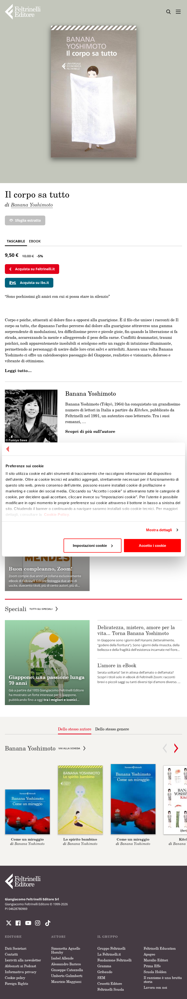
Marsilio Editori (156, 960)
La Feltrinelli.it (109, 954)
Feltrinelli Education (160, 948)
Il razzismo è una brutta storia (163, 979)
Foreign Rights (16, 983)
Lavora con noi (155, 987)
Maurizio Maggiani (66, 981)
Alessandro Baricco (66, 964)
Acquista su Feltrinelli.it (35, 269)
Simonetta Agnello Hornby (65, 950)
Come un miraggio (27, 839)
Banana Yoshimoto (32, 204)
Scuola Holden (155, 971)
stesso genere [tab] (112, 729)
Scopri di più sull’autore (90, 431)
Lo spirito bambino (80, 839)
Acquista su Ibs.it (34, 282)
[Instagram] (47, 923)
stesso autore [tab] (74, 729)
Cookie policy (15, 977)
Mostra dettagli (159, 530)
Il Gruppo (107, 936)
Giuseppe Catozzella (67, 969)
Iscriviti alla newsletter (23, 960)
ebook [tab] (35, 241)
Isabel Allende (62, 958)
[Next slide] (176, 748)
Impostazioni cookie (90, 545)
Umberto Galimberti (66, 975)
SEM (101, 977)
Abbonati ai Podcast (20, 965)
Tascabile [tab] (16, 241)
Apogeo (149, 954)
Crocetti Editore (109, 983)
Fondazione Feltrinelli (114, 960)
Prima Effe (152, 965)
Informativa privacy (21, 971)
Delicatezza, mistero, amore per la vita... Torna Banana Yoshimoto (136, 630)
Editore (13, 936)
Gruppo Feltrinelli (111, 948)
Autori (58, 936)
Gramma (104, 965)
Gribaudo (104, 971)
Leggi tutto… (18, 371)
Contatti (11, 954)
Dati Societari (15, 948)
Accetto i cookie (152, 545)
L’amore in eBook (116, 665)
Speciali (28, 609)
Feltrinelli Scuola (110, 989)
